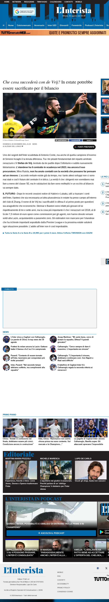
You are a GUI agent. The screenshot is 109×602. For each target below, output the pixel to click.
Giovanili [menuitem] (64, 25)
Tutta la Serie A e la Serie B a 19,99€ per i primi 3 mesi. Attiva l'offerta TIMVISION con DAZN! (49, 233)
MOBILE (79, 2)
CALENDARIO (55, 2)
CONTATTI (68, 2)
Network (16, 2)
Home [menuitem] (11, 25)
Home (6, 2)
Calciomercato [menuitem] (24, 25)
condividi (75, 140)
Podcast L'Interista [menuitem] (94, 25)
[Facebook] (98, 568)
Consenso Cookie (65, 591)
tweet (89, 140)
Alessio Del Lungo (13, 146)
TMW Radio (42, 2)
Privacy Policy (63, 588)
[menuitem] (3, 25)
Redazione (29, 2)
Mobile (60, 572)
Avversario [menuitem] (39, 25)
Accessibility (63, 584)
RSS (58, 576)
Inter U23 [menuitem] (52, 25)
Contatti (61, 580)
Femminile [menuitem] (77, 25)
